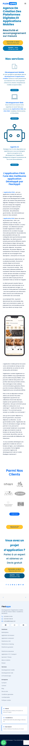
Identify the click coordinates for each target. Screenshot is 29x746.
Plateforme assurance (8, 651)
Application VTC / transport (9, 654)
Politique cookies (6, 700)
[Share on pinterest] (12, 585)
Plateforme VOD (6, 641)
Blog (3, 688)
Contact (4, 685)
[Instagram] (15, 625)
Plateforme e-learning (8, 644)
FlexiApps (11, 202)
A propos (4, 682)
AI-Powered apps (6, 676)
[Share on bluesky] (19, 585)
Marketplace (5, 632)
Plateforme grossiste (7, 647)
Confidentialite (6, 697)
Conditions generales (7, 694)
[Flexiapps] (10, 3)
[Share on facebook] (6, 585)
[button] (25, 3)
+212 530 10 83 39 (8, 619)
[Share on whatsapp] (17, 585)
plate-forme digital (13, 448)
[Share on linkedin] (14, 585)
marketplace (20, 446)
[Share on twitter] (8, 585)
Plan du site (5, 691)
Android (5, 231)
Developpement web (7, 673)
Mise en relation (6, 660)
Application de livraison (8, 635)
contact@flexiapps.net (9, 621)
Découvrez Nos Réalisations (14, 527)
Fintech (3, 663)
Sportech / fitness (6, 657)
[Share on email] (23, 585)
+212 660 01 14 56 (8, 616)
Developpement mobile (8, 670)
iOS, (11, 231)
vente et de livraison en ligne (11, 424)
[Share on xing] (21, 585)
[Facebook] (23, 625)
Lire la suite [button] (14, 90)
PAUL (23, 202)
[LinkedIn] (6, 625)
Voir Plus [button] (14, 514)
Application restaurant (8, 638)
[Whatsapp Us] (3, 742)
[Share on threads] (10, 585)
